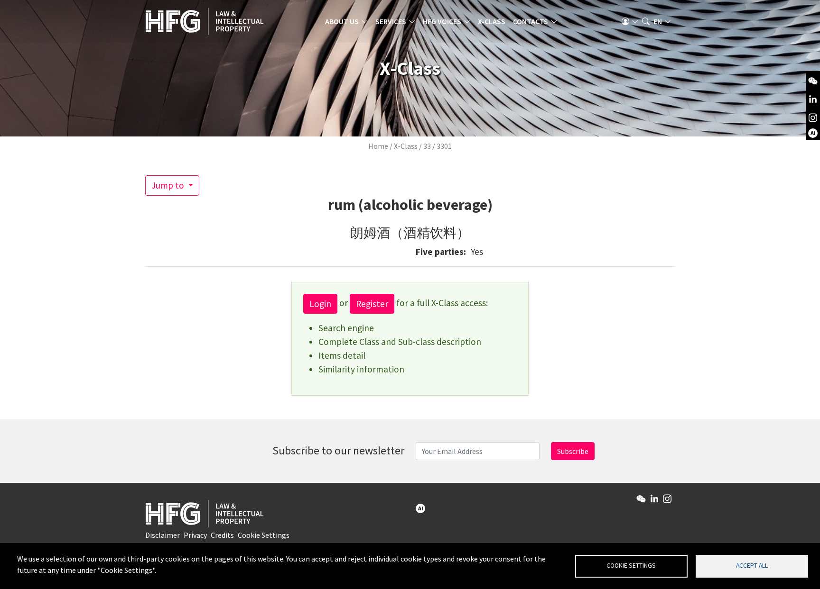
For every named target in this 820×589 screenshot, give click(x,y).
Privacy (195, 535)
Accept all (752, 566)
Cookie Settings (263, 535)
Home (378, 146)
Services (390, 21)
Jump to (168, 185)
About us (342, 21)
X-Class (491, 21)
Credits (222, 535)
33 (427, 146)
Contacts (530, 21)
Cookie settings (631, 566)
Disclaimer (162, 535)
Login (320, 303)
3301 (444, 146)
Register (372, 303)
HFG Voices (442, 21)
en (657, 21)
